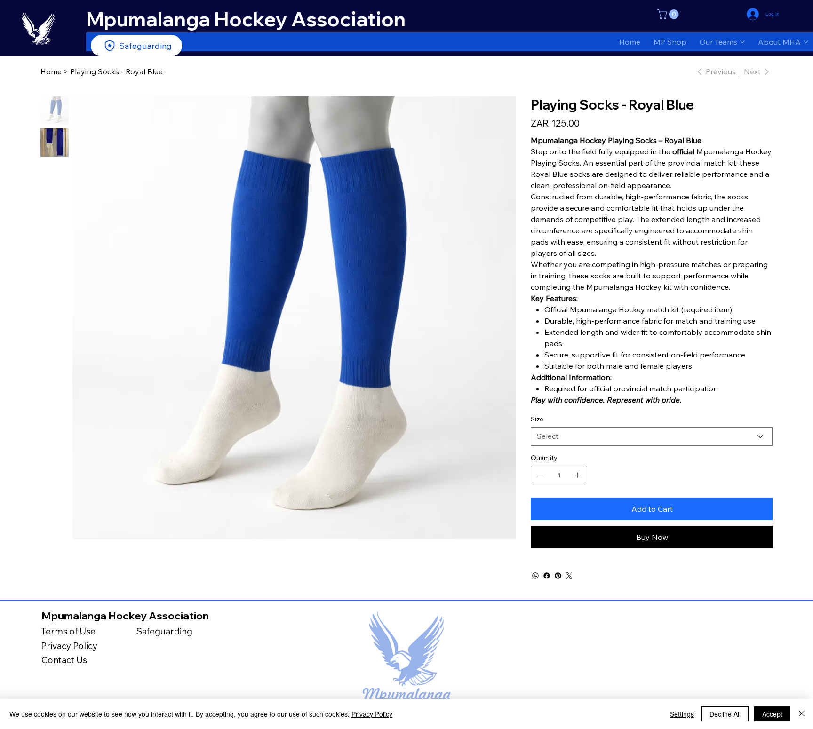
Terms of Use (68, 631)
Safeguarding (164, 631)
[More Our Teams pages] (742, 42)
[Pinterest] (558, 575)
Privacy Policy (69, 645)
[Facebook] (546, 575)
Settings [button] (682, 714)
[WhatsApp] (535, 575)
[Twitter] (569, 575)
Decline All (725, 714)
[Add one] (577, 475)
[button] (669, 14)
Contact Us (64, 660)
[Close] (801, 713)
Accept (772, 714)
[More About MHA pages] (806, 42)
